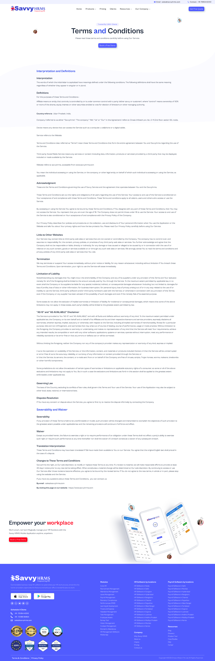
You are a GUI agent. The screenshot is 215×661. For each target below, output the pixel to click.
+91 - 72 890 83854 (22, 617)
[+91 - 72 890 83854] (12, 617)
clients (113, 9)
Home (79, 9)
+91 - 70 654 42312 (22, 613)
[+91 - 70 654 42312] (12, 613)
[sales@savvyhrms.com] (12, 620)
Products (90, 9)
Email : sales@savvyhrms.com (168, 2)
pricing (103, 9)
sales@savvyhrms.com (54, 483)
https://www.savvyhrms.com (81, 488)
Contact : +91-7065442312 (200, 2)
